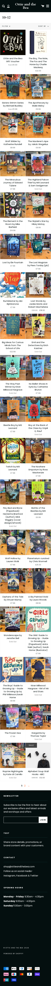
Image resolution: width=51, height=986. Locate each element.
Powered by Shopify (13, 954)
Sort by (42, 26)
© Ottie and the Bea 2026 (16, 948)
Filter (5, 26)
